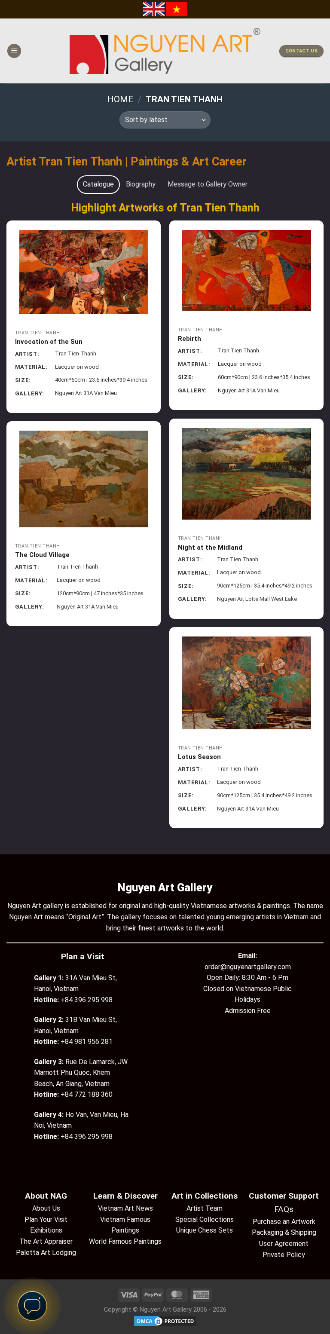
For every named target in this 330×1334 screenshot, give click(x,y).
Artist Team (204, 1208)
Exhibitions (46, 1230)
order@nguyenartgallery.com (248, 967)
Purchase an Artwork (284, 1222)
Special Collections (204, 1219)
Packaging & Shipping (284, 1232)
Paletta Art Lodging (46, 1252)
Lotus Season (199, 757)
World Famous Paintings (125, 1241)
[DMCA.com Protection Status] (165, 1321)
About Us (46, 1208)
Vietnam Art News (125, 1208)
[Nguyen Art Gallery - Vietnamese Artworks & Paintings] (165, 51)
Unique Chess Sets (204, 1230)
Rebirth (189, 339)
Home (120, 99)
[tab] (98, 184)
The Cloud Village (42, 555)
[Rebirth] (246, 270)
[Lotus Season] (246, 682)
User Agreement (284, 1243)
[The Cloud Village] (83, 478)
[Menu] (14, 51)
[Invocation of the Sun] (83, 272)
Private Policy (284, 1255)
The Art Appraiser (46, 1241)
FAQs (283, 1209)
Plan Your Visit (45, 1219)
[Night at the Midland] (246, 474)
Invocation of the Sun (48, 342)
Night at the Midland (210, 547)
